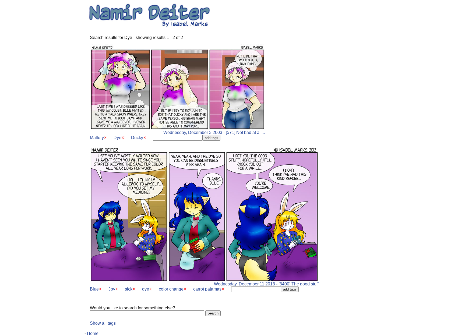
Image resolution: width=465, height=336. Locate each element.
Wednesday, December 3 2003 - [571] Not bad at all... (214, 132)
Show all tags (103, 323)
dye (145, 289)
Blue (94, 289)
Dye (117, 137)
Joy (111, 289)
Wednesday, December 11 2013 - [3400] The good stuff (266, 284)
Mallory (97, 137)
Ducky (137, 137)
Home (92, 333)
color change (171, 289)
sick (128, 289)
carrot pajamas (207, 289)
